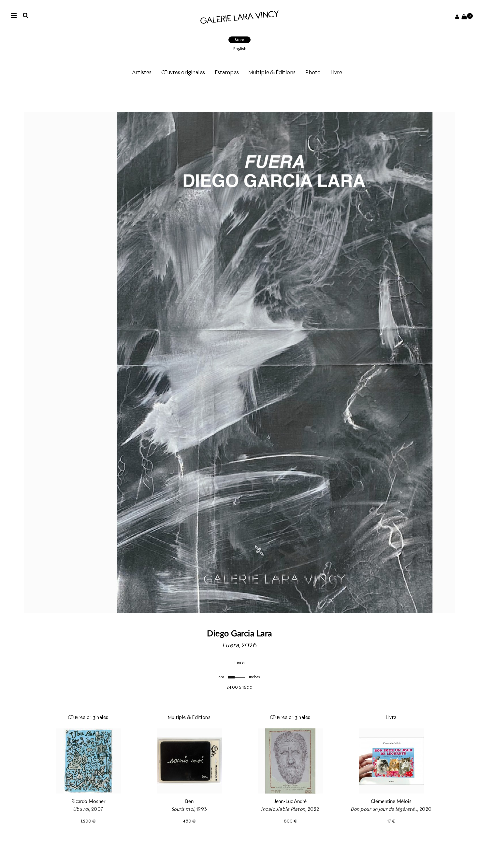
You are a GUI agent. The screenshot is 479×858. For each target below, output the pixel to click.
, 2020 (391, 823)
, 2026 (239, 659)
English (239, 48)
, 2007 (88, 823)
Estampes (227, 72)
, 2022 (290, 823)
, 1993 (189, 823)
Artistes (142, 72)
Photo (313, 72)
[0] (464, 17)
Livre (336, 72)
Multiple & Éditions (272, 72)
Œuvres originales (183, 72)
